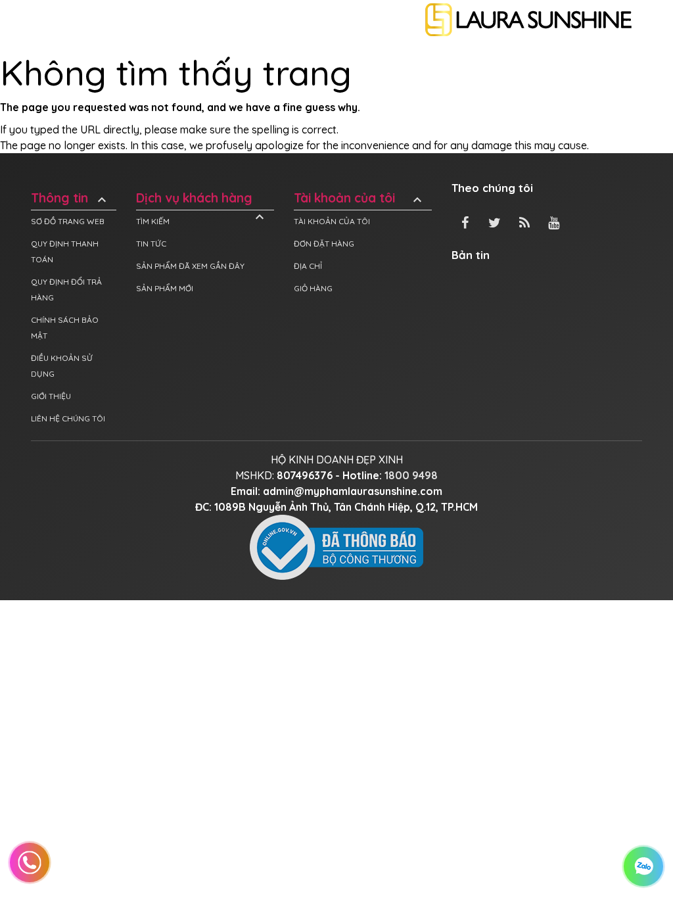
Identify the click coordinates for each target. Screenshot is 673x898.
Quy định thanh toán (65, 251)
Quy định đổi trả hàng (66, 289)
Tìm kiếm (153, 221)
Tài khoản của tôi (359, 198)
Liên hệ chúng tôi (68, 418)
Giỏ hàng (313, 288)
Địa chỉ (308, 266)
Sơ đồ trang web (67, 221)
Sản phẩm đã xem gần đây (190, 266)
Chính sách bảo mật (65, 328)
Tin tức (151, 243)
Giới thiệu (51, 396)
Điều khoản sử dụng (62, 366)
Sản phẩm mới (164, 288)
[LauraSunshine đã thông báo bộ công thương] (336, 546)
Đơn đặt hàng (324, 243)
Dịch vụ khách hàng (201, 198)
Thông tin (70, 198)
